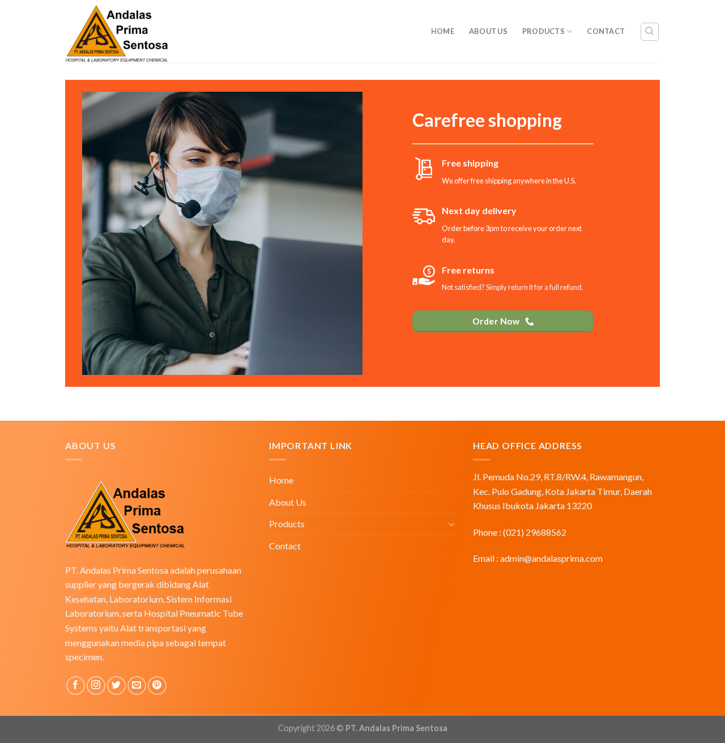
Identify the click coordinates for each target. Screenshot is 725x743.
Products (543, 31)
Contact (606, 31)
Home (442, 31)
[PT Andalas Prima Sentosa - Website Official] (164, 31)
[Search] (650, 32)
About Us (488, 31)
